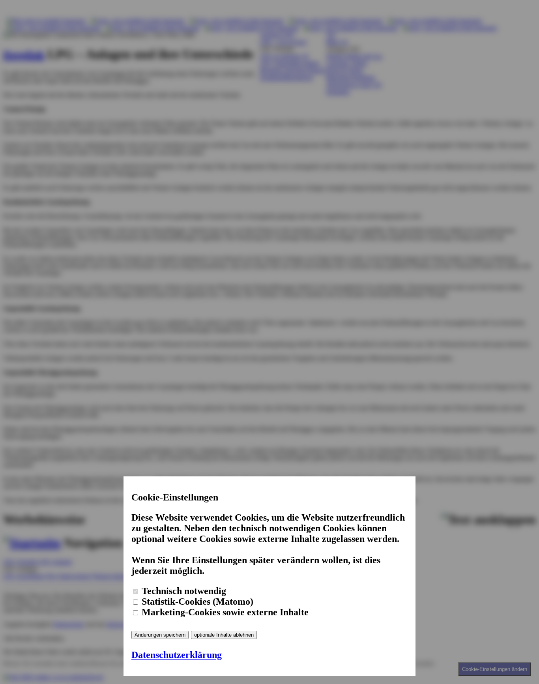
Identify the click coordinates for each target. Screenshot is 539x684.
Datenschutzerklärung (176, 655)
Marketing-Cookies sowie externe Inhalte (224, 612)
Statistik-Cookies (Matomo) (196, 601)
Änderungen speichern (160, 635)
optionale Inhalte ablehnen (224, 635)
